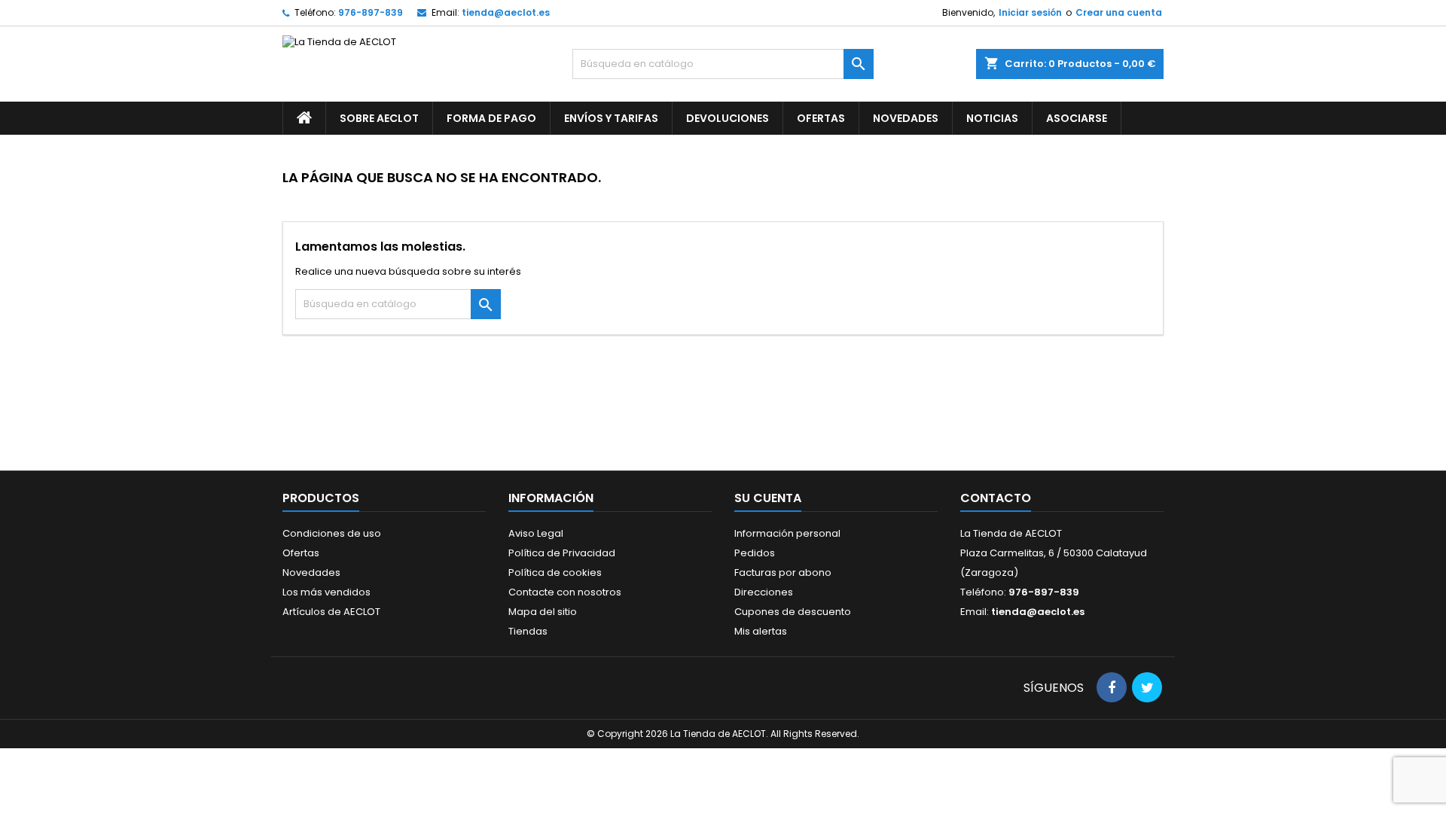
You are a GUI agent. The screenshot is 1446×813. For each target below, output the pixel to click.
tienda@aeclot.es (506, 12)
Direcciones (763, 592)
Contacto (995, 498)
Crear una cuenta (1118, 12)
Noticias (992, 118)
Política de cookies (555, 572)
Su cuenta (767, 498)
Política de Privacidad (561, 553)
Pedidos (754, 553)
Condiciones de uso (331, 533)
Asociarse (1076, 118)
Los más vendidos (326, 592)
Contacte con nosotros (564, 592)
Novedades (905, 118)
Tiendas (528, 631)
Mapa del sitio (542, 611)
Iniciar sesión (1030, 12)
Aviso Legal (535, 533)
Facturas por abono (782, 572)
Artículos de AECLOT (331, 611)
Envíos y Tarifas (611, 118)
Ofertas (821, 118)
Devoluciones (727, 118)
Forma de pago (491, 118)
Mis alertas (760, 631)
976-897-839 (370, 12)
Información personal (787, 533)
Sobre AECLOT (379, 118)
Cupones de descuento (792, 611)
